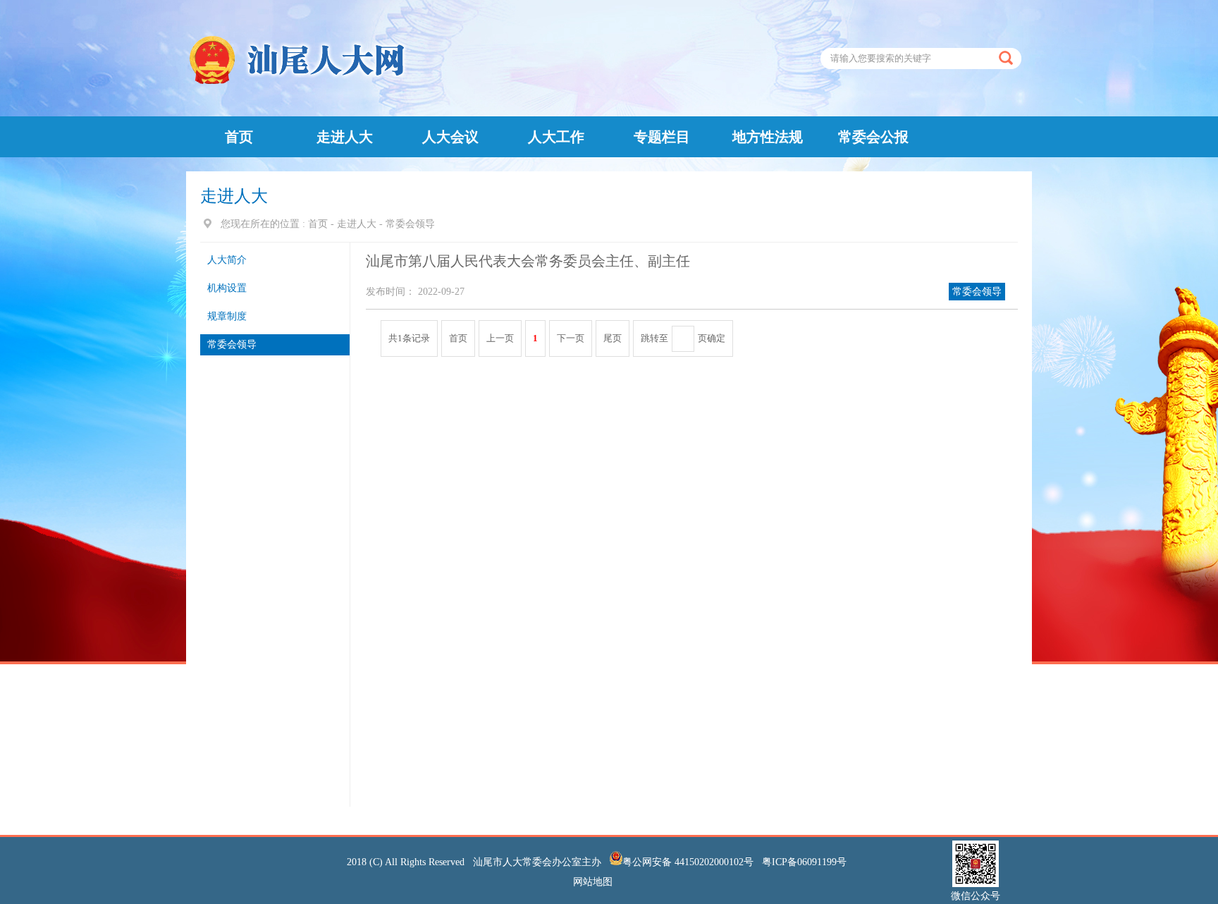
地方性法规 (767, 137)
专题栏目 (662, 137)
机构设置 (227, 288)
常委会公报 (873, 137)
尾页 (612, 338)
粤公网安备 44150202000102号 (689, 862)
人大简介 (227, 260)
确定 (716, 338)
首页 (239, 137)
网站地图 (594, 881)
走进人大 (344, 137)
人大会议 (450, 137)
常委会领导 (232, 344)
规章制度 (227, 316)
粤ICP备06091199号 (804, 862)
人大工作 (556, 137)
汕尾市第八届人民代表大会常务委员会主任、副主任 (528, 261)
